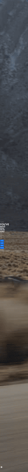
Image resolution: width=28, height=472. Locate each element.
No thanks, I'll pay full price (2, 250)
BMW (2, 245)
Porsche (2, 247)
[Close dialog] (27, 0)
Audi (2, 243)
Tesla (2, 240)
